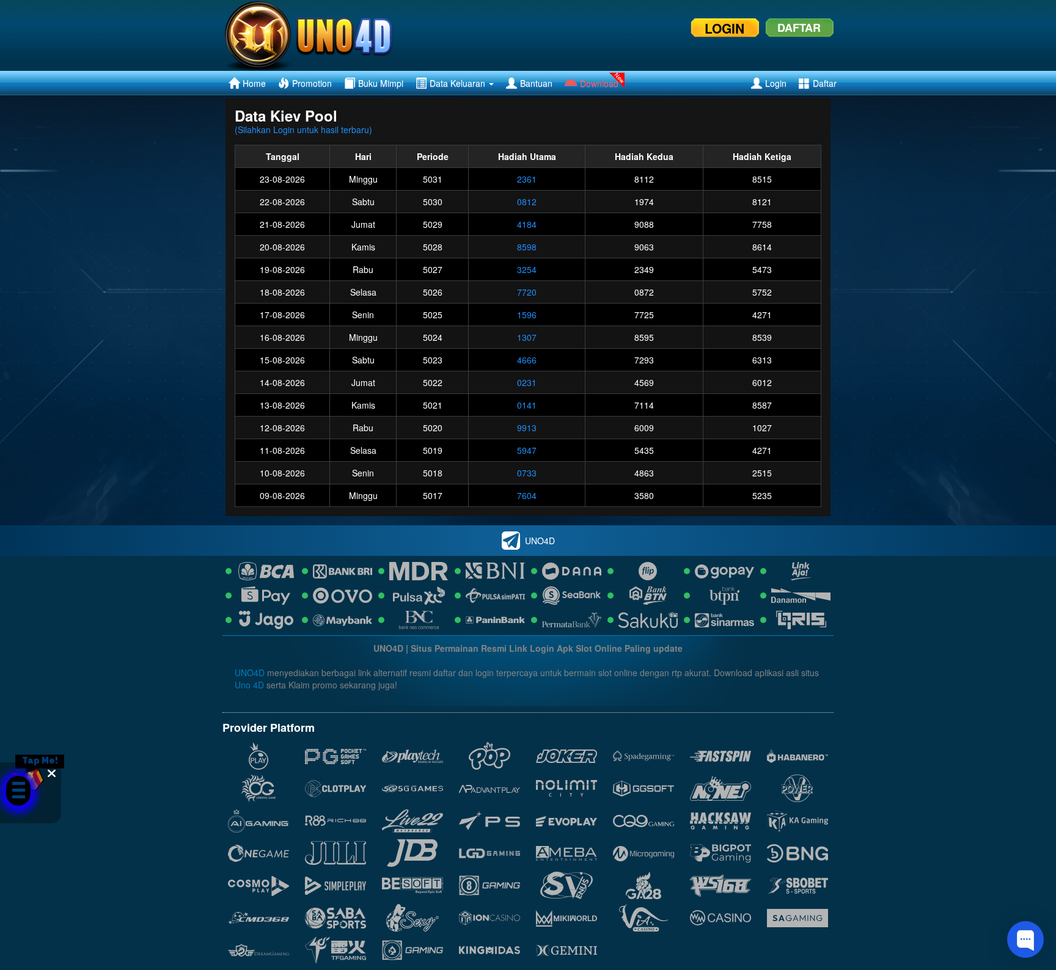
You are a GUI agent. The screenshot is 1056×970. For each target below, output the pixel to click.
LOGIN (724, 28)
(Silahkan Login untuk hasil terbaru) (303, 129)
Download (599, 83)
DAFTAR (799, 27)
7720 (527, 292)
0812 (527, 201)
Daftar (825, 83)
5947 (527, 450)
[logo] (324, 35)
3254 (527, 269)
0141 (527, 405)
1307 (527, 337)
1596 (527, 314)
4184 (527, 224)
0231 (527, 382)
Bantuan (536, 83)
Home (254, 83)
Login (776, 83)
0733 (527, 473)
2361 (527, 179)
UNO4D (250, 672)
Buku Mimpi (380, 83)
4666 (527, 360)
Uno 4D (249, 685)
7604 (527, 495)
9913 (527, 427)
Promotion (312, 83)
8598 (527, 247)
